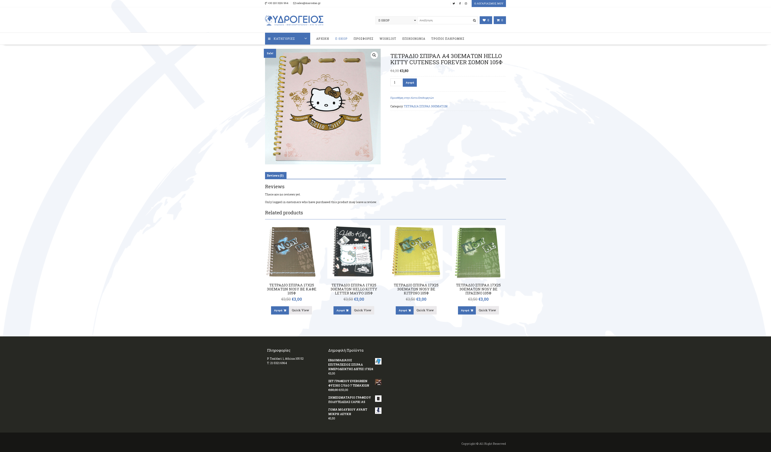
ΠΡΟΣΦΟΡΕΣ (363, 39)
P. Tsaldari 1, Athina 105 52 (285, 358)
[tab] (275, 175)
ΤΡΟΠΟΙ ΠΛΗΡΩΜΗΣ (447, 39)
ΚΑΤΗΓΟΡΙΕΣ (284, 39)
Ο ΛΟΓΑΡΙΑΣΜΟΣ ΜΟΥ (488, 3)
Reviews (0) (275, 175)
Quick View (300, 310)
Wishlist (387, 39)
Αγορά (410, 82)
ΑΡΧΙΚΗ (322, 39)
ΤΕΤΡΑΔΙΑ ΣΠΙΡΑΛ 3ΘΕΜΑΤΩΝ (426, 106)
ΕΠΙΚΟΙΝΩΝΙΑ (413, 39)
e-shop (341, 39)
